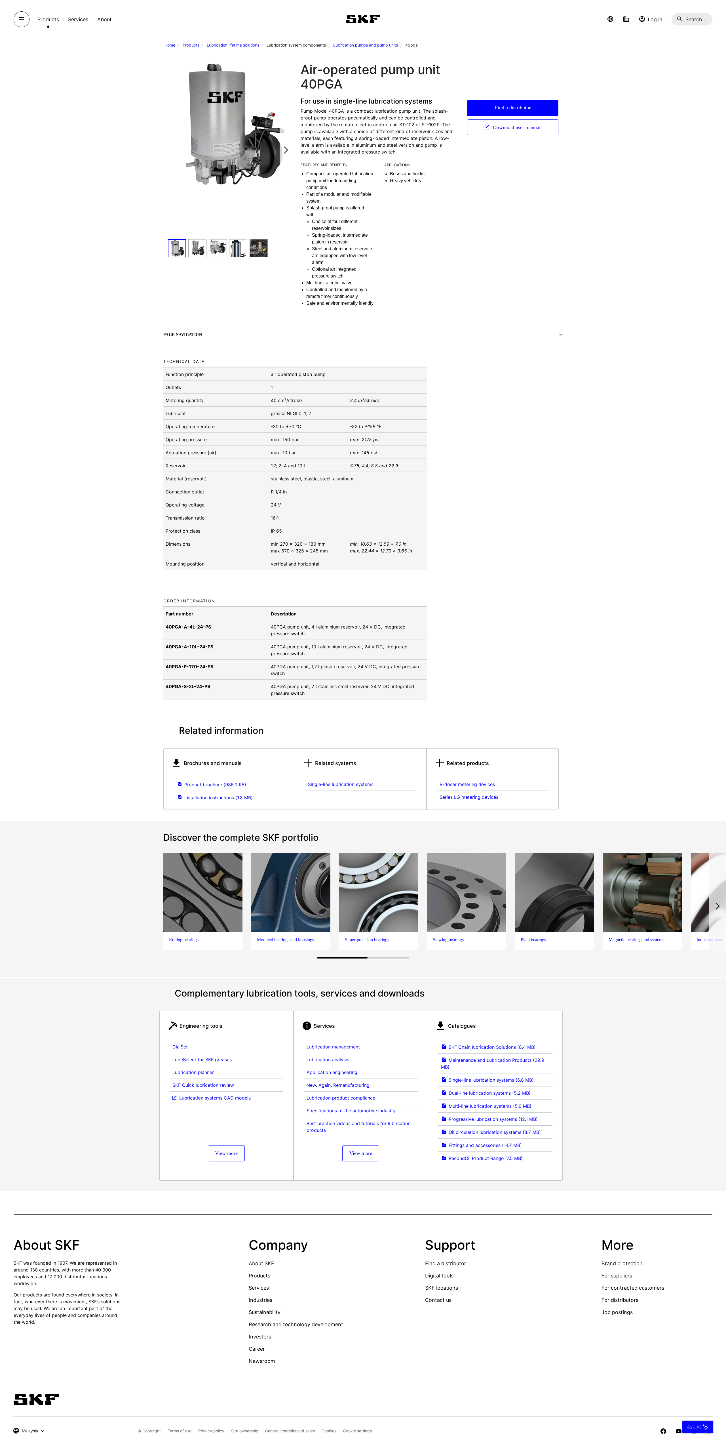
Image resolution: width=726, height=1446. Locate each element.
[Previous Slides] (174, 150)
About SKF (261, 1263)
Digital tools (439, 1276)
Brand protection (622, 1263)
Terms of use (179, 1430)
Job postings (617, 1312)
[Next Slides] (286, 150)
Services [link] (78, 19)
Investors (260, 1337)
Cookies (329, 1430)
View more (226, 1153)
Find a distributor (513, 107)
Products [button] (48, 19)
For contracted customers (633, 1288)
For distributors (620, 1300)
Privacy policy (211, 1430)
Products (191, 45)
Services (259, 1288)
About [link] (104, 19)
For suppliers (617, 1276)
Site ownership (244, 1430)
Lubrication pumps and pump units (365, 45)
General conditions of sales (290, 1430)
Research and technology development (296, 1324)
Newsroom (262, 1361)
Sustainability (264, 1312)
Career (257, 1349)
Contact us (438, 1300)
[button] (610, 19)
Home (169, 45)
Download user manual (516, 127)
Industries (260, 1300)
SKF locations (441, 1288)
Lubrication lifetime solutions (233, 45)
